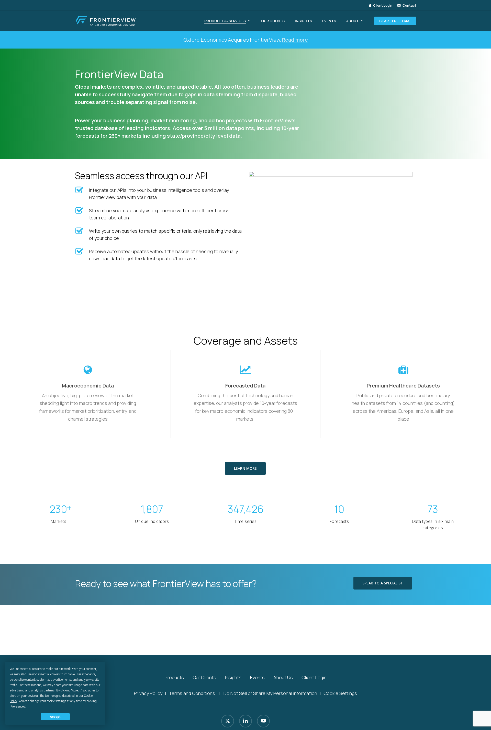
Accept (55, 717)
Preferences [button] (17, 706)
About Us (283, 677)
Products (174, 677)
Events (257, 677)
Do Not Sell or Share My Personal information (270, 693)
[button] (245, 468)
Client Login (314, 677)
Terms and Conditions (192, 693)
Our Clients (204, 677)
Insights (233, 677)
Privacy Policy (148, 693)
